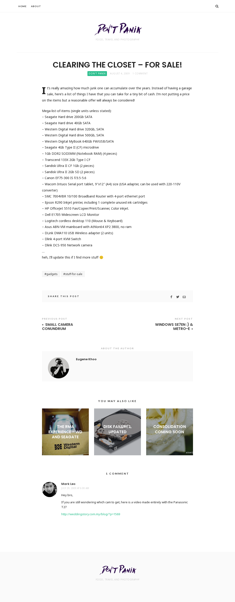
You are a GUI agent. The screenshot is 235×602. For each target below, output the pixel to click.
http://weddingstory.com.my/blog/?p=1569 (90, 514)
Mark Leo (68, 484)
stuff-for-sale (73, 274)
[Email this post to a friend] (184, 296)
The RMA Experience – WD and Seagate (65, 431)
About (36, 6)
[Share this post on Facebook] (171, 296)
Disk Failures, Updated (117, 429)
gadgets (52, 274)
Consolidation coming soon (169, 429)
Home (22, 6)
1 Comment (140, 73)
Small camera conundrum (57, 327)
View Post (65, 444)
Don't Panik (97, 73)
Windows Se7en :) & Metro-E (174, 327)
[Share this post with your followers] (178, 296)
